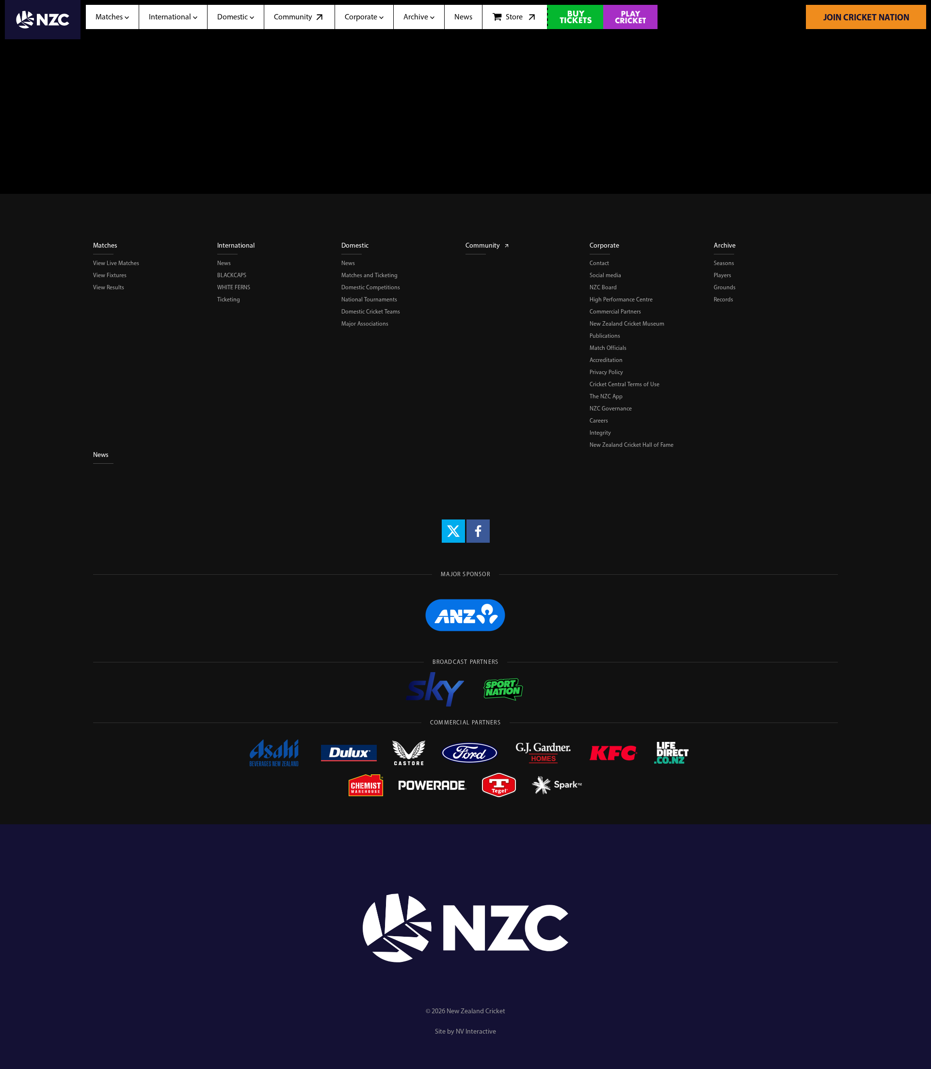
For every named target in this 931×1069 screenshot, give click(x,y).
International (236, 245)
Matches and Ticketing (369, 275)
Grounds (725, 287)
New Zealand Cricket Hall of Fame (632, 444)
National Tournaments (369, 299)
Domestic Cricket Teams (370, 311)
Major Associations (364, 323)
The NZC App (606, 396)
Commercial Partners (615, 311)
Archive (725, 245)
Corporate (604, 245)
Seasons (724, 263)
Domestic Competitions (370, 287)
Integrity (600, 432)
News (224, 263)
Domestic (355, 245)
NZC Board (603, 287)
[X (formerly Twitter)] (453, 531)
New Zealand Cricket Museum (627, 323)
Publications (605, 335)
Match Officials (608, 348)
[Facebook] (478, 531)
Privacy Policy (606, 372)
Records (723, 299)
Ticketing (228, 299)
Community (483, 245)
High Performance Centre (621, 299)
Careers (599, 420)
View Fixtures (110, 275)
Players (722, 275)
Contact (599, 263)
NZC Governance (611, 408)
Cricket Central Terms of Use (624, 384)
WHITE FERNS (233, 287)
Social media (605, 275)
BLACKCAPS (231, 275)
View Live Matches (116, 263)
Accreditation (606, 360)
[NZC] (42, 19)
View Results (108, 287)
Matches (105, 245)
